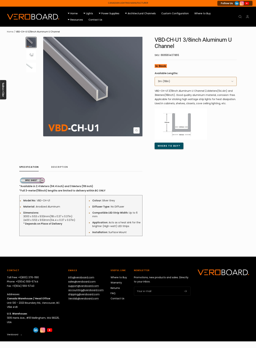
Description (59, 167)
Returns (115, 288)
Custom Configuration (175, 13)
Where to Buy (202, 13)
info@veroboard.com (81, 277)
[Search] (240, 16)
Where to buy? (169, 145)
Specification (29, 167)
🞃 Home (73, 13)
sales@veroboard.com (82, 281)
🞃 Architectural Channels (140, 13)
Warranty (116, 282)
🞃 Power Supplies (109, 13)
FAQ (113, 293)
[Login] (247, 16)
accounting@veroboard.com (86, 290)
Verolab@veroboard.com (83, 298)
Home (10, 31)
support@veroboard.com (83, 286)
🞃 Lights (88, 13)
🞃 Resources (75, 20)
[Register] (185, 291)
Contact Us (95, 20)
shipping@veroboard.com (84, 294)
